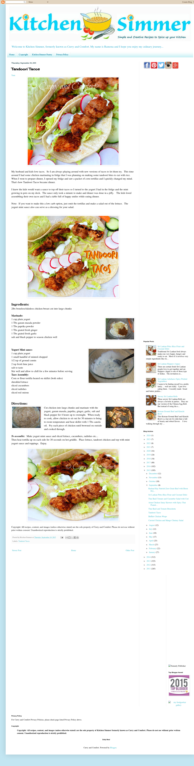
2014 (149, 557)
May (151, 536)
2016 (149, 466)
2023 (149, 439)
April (151, 540)
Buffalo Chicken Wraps (157, 516)
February (153, 548)
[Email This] (66, 537)
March (152, 544)
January (152, 552)
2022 (149, 443)
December (153, 473)
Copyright (23, 54)
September (153, 485)
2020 (149, 450)
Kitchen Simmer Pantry (42, 54)
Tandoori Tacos (24, 541)
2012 (149, 564)
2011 (149, 568)
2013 (149, 561)
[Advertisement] (166, 183)
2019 (149, 454)
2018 (149, 458)
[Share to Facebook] (74, 537)
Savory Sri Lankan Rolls (168, 396)
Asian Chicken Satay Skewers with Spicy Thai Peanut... (167, 503)
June (151, 533)
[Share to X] (72, 537)
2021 (149, 447)
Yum (13, 75)
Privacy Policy (62, 54)
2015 (149, 470)
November (153, 477)
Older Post (130, 550)
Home (11, 54)
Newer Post (16, 550)
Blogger (113, 747)
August (152, 525)
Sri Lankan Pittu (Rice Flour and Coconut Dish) (171, 347)
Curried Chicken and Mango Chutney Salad (165, 520)
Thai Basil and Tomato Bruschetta (162, 508)
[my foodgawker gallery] (178, 705)
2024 (149, 435)
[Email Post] (62, 537)
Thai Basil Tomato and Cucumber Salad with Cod (168, 498)
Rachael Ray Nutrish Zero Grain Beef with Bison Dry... (168, 489)
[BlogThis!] (69, 537)
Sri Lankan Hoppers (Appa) (169, 363)
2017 (149, 462)
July (151, 529)
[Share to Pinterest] (77, 537)
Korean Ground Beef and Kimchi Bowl (171, 412)
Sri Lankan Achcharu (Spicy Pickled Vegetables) (172, 380)
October (152, 481)
